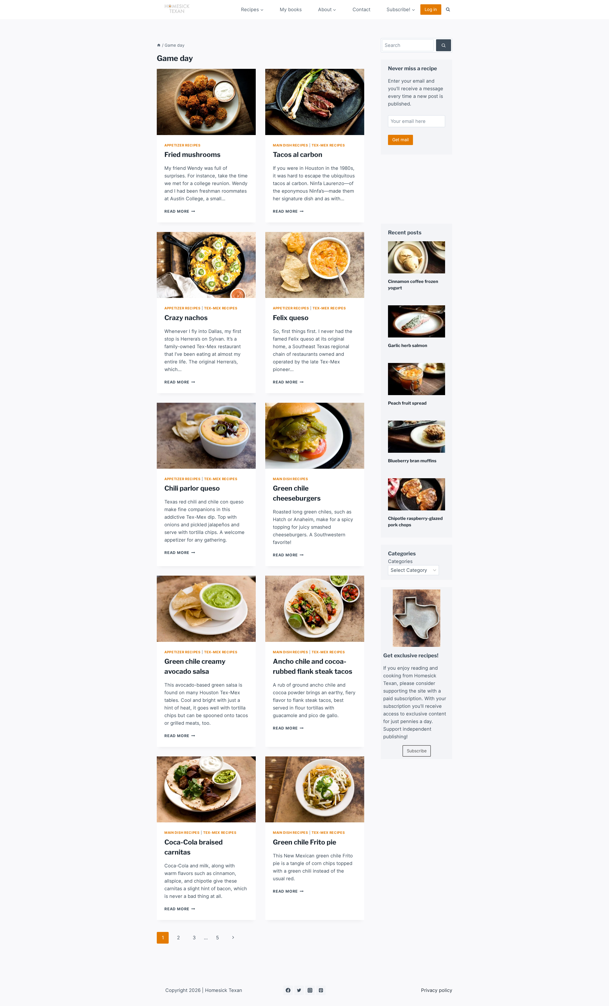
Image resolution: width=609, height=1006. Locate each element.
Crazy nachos (186, 318)
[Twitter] (299, 990)
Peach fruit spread (407, 403)
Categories (400, 561)
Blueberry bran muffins (412, 460)
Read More (179, 211)
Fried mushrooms (192, 155)
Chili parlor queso (192, 488)
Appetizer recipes (182, 145)
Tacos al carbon (297, 155)
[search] (443, 45)
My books (291, 9)
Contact (361, 9)
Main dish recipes (290, 145)
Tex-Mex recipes (328, 145)
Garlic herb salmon (407, 345)
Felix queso (291, 318)
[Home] (159, 45)
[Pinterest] (321, 990)
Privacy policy (436, 990)
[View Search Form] (448, 9)
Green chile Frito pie (304, 842)
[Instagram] (310, 990)
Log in (431, 9)
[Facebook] (288, 990)
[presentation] (206, 102)
